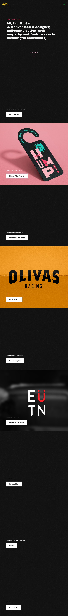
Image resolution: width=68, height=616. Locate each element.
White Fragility (15, 361)
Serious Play (14, 484)
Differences (13, 607)
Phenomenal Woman (17, 238)
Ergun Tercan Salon (16, 422)
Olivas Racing (14, 299)
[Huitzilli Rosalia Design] (5, 4)
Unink (11, 546)
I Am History (14, 114)
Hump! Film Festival (16, 176)
